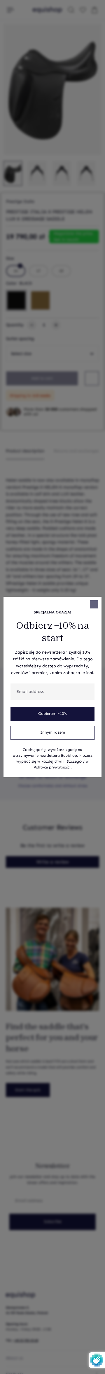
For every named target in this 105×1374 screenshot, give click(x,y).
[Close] (94, 604)
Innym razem (52, 732)
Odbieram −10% (52, 713)
